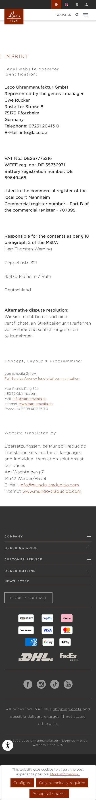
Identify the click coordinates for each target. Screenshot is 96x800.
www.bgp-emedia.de (36, 404)
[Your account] (87, 4)
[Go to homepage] (14, 16)
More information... (65, 774)
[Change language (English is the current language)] (66, 4)
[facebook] (27, 684)
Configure (22, 783)
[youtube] (68, 684)
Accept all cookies (49, 793)
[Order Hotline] (56, 4)
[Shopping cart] (77, 4)
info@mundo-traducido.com (49, 485)
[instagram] (41, 684)
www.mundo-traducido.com (51, 491)
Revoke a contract (28, 597)
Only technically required (62, 783)
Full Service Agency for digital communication (41, 378)
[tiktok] (54, 684)
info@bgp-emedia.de (30, 399)
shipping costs (67, 709)
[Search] (77, 15)
